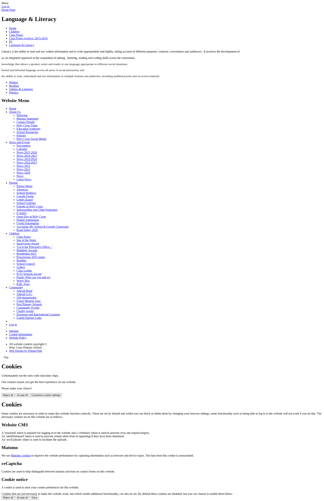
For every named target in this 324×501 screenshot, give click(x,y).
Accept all (22, 395)
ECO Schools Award (28, 274)
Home (12, 28)
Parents (13, 182)
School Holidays (26, 193)
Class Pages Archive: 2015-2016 (28, 38)
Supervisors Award (27, 243)
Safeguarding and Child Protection (36, 209)
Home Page (8, 9)
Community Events (27, 307)
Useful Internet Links (29, 317)
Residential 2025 (26, 253)
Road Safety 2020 (27, 230)
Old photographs (26, 297)
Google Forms (25, 196)
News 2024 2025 (26, 155)
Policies (21, 135)
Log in (5, 6)
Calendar (21, 149)
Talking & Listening (21, 89)
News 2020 (23, 172)
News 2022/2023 (26, 162)
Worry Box (23, 280)
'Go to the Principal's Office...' (34, 247)
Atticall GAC (24, 294)
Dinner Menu (24, 186)
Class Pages (16, 35)
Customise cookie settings (46, 395)
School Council (25, 263)
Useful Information (27, 223)
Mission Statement (27, 118)
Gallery (20, 267)
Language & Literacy (21, 45)
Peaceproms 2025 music (30, 257)
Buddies (21, 260)
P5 (10, 41)
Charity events (25, 311)
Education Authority (28, 128)
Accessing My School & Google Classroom (42, 226)
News (19, 176)
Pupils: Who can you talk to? (33, 277)
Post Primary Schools (29, 304)
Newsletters (23, 145)
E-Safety (21, 213)
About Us (15, 111)
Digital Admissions (27, 220)
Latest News (23, 179)
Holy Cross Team (26, 125)
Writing (13, 82)
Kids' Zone (23, 284)
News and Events (19, 142)
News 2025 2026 (26, 152)
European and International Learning (38, 314)
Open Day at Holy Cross (31, 216)
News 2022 (23, 166)
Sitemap (14, 331)
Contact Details (25, 122)
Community (16, 287)
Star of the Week (26, 240)
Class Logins (24, 270)
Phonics (13, 92)
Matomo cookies (21, 455)
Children (14, 31)
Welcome (22, 115)
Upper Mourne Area (28, 301)
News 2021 (23, 169)
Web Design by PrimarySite (25, 350)
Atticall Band (24, 290)
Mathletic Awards (26, 250)
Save (34, 497)
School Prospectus (27, 132)
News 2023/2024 (26, 159)
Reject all (8, 395)
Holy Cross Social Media (31, 138)
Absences (22, 189)
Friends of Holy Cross (29, 206)
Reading (14, 85)
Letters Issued (24, 199)
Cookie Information (20, 334)
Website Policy (18, 337)
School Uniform (26, 203)
